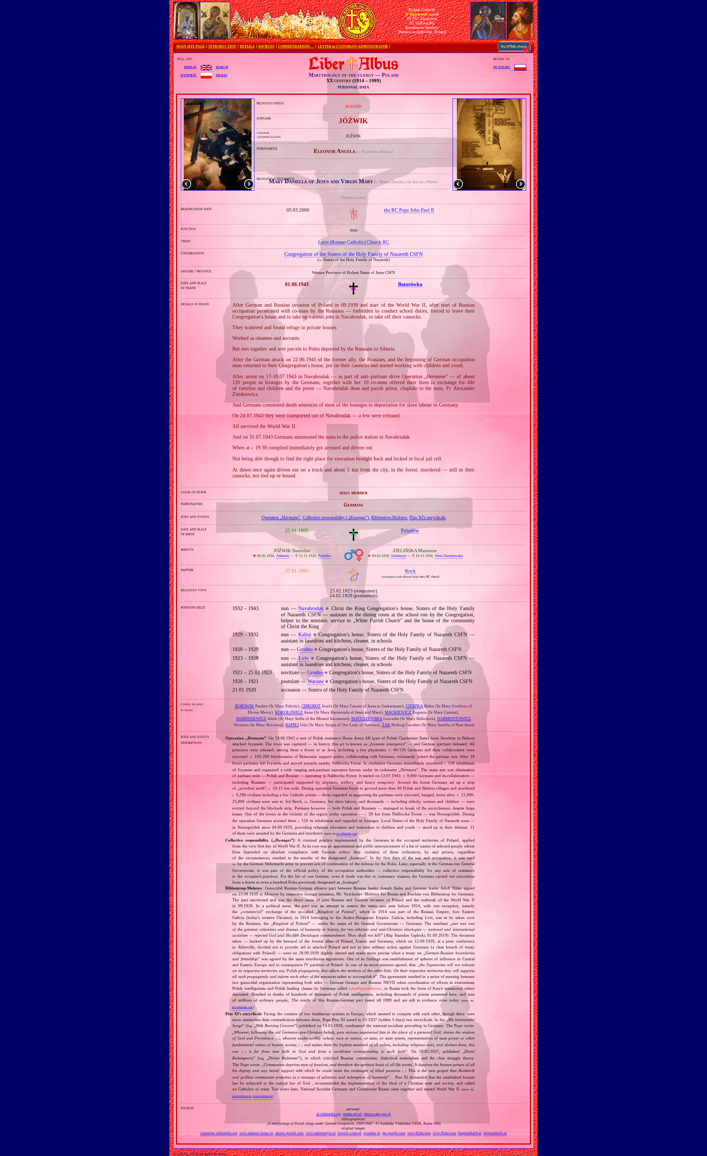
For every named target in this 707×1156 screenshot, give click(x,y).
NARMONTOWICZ (454, 718)
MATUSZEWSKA (366, 718)
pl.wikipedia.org (328, 1114)
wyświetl (188, 75)
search (222, 67)
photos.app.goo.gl (377, 1114)
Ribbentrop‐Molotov (389, 517)
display (190, 67)
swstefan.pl (371, 1133)
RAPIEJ (292, 724)
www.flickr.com (418, 1133)
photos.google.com (289, 1133)
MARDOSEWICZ (251, 718)
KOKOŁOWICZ (289, 712)
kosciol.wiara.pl (349, 1133)
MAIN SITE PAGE (190, 46)
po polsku (501, 67)
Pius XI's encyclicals (427, 517)
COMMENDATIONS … (296, 46)
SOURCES (266, 46)
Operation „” (280, 517)
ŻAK (386, 724)
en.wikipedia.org (346, 833)
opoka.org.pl (352, 1114)
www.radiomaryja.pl (320, 1133)
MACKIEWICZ (398, 712)
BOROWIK (244, 706)
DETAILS (247, 46)
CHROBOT (311, 706)
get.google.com (393, 1133)
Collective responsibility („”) (336, 517)
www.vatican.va (242, 1096)
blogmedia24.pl (469, 1133)
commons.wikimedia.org (218, 1133)
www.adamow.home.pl (256, 1133)
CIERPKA (414, 706)
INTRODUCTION (222, 46)
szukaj (221, 75)
